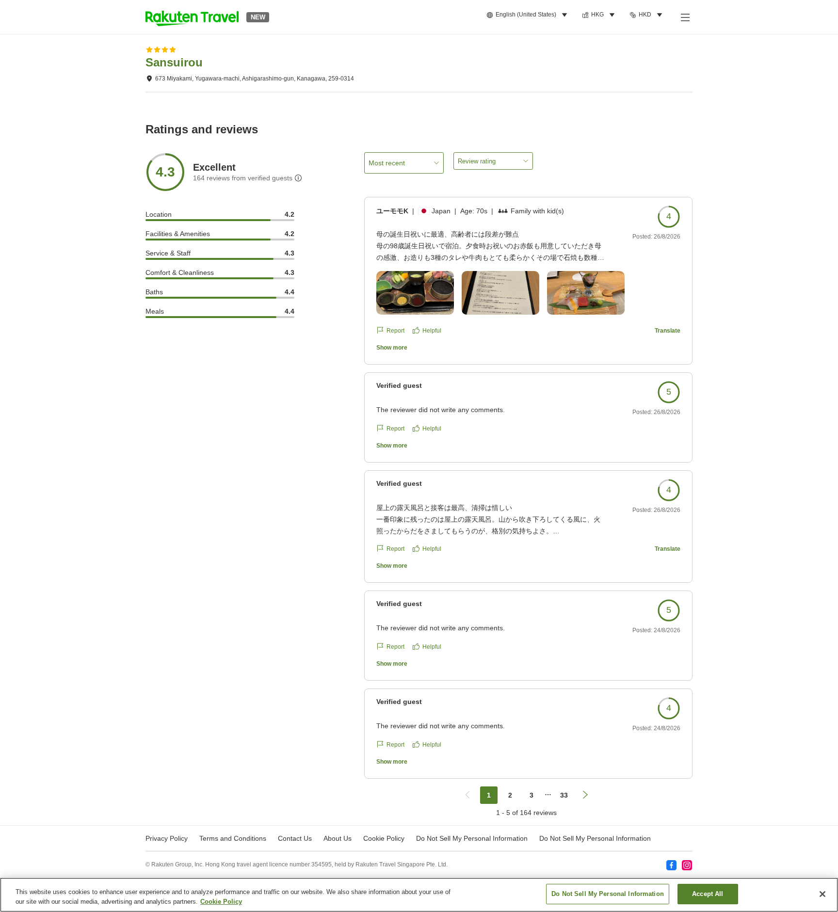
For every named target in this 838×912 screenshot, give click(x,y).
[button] (192, 17)
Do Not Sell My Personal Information (595, 838)
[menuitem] (528, 15)
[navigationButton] (467, 795)
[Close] (822, 894)
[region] (419, 895)
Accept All (707, 893)
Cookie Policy (221, 901)
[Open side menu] (685, 17)
